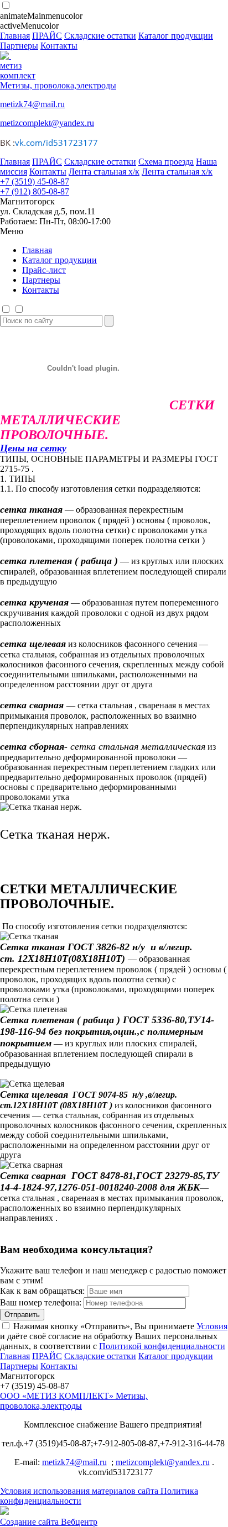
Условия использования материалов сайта (80, 1491)
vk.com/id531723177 (56, 142)
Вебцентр (79, 1521)
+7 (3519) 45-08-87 (34, 181)
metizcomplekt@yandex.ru (47, 123)
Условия (211, 1326)
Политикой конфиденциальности (162, 1346)
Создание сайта (30, 1521)
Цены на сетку (33, 448)
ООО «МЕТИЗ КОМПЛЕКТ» (58, 1395)
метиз (11, 65)
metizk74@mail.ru (32, 104)
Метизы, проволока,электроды (58, 85)
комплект (17, 75)
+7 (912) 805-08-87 (34, 191)
